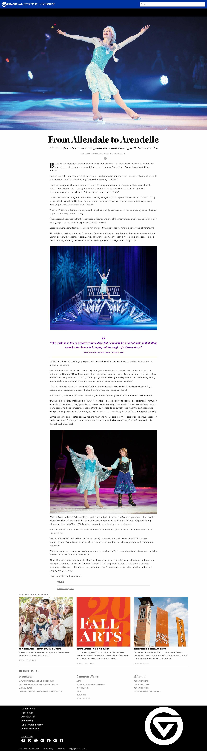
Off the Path (83, 688)
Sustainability (83, 698)
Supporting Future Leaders (147, 691)
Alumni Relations (30, 728)
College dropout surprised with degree (38, 685)
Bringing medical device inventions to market (41, 691)
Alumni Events (141, 681)
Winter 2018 (24, 660)
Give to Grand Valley (32, 724)
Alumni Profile (141, 688)
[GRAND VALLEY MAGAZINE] (9, 12)
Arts (71, 589)
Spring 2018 (62, 589)
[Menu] (20, 12)
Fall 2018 (138, 663)
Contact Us (27, 736)
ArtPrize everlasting (150, 649)
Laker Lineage (25, 688)
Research (81, 695)
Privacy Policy (48, 749)
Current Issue (28, 708)
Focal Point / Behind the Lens (91, 685)
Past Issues (27, 713)
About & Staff (28, 716)
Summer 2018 (82, 663)
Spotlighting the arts (93, 649)
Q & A (79, 691)
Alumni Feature (141, 685)
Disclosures (61, 749)
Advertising (27, 720)
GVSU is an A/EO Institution (29, 749)
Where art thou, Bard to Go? (40, 649)
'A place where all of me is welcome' (36, 681)
